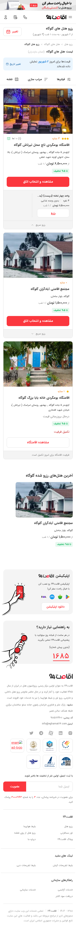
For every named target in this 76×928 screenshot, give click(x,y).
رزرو (53, 213)
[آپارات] (50, 732)
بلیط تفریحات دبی (26, 865)
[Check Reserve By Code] (15, 17)
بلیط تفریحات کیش (63, 865)
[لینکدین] (60, 732)
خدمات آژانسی (65, 890)
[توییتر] (31, 732)
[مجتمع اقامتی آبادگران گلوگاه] (38, 255)
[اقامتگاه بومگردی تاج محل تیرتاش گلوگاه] (38, 111)
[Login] (5, 17)
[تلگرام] (41, 732)
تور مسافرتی (66, 833)
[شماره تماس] (25, 17)
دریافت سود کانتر (64, 896)
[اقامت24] (61, 676)
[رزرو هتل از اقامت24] (56, 17)
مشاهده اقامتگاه (38, 442)
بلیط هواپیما (30, 826)
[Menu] (70, 17)
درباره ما (32, 839)
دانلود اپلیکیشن (55, 607)
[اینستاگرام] (70, 732)
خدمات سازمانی (28, 890)
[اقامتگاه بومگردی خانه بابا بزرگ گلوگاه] (38, 364)
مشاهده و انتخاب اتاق (38, 181)
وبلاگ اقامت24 (65, 839)
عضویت (14, 786)
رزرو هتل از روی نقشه (25, 833)
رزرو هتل (68, 826)
